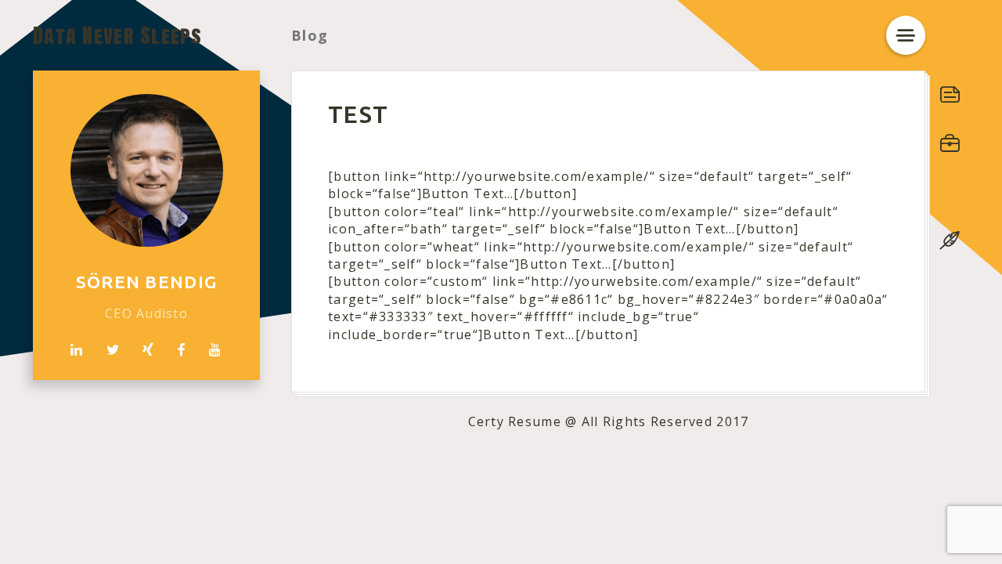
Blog (309, 35)
